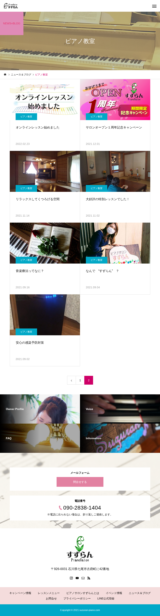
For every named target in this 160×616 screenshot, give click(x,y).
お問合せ (51, 598)
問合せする (80, 481)
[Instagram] (71, 578)
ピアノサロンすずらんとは (82, 593)
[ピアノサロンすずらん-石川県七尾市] (11, 6)
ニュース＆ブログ (140, 593)
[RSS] (89, 578)
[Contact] (83, 578)
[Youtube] (77, 578)
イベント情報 (114, 593)
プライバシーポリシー (77, 598)
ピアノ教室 (26, 116)
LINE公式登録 (105, 598)
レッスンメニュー (49, 593)
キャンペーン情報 (20, 593)
